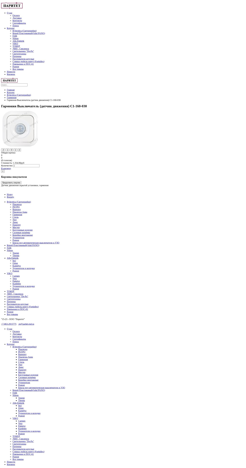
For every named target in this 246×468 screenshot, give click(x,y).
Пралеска (17, 204)
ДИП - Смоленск (21, 48)
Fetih (15, 36)
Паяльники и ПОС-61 (23, 64)
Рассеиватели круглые (23, 59)
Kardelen (17, 283)
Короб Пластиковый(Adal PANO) (29, 33)
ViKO (15, 43)
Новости (11, 71)
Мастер (16, 227)
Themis (16, 255)
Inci (14, 260)
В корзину (6, 168)
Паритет (17, 225)
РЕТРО (16, 207)
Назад (10, 194)
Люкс (15, 222)
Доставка (17, 18)
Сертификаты (19, 23)
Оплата (16, 15)
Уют (15, 220)
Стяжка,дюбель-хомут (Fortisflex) (28, 61)
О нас (9, 13)
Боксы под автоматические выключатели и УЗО (36, 243)
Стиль (16, 217)
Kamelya (17, 266)
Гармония (11, 97)
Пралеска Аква (20, 212)
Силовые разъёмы (21, 232)
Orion (15, 263)
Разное (16, 66)
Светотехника (19, 54)
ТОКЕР (16, 46)
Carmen (16, 276)
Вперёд (10, 197)
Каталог (11, 28)
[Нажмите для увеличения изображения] (20, 145)
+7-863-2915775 (8, 324)
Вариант (17, 209)
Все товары (18, 69)
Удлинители (18, 237)
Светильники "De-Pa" (23, 51)
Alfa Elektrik (18, 41)
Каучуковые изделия (22, 230)
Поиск (16, 25)
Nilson (16, 38)
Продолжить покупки (11, 183)
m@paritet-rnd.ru (26, 324)
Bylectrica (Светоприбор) (25, 31)
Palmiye (16, 281)
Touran (16, 253)
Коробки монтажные (23, 235)
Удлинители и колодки (24, 268)
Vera (15, 278)
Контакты (17, 20)
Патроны (17, 56)
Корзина (11, 74)
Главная (11, 90)
